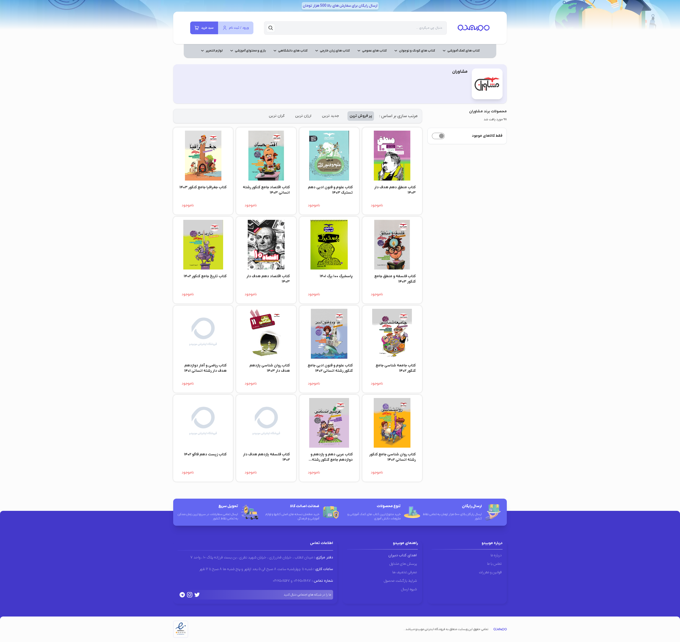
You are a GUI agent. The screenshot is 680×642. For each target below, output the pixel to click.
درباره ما (496, 555)
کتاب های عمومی (374, 51)
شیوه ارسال (409, 589)
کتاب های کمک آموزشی (463, 51)
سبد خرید (207, 28)
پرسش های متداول (403, 563)
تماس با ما (494, 563)
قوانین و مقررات (490, 572)
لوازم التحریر (214, 51)
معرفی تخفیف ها (404, 572)
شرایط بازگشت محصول (400, 580)
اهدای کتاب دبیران (402, 555)
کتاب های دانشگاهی (293, 51)
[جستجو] (270, 27)
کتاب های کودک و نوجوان (417, 51)
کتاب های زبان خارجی (335, 51)
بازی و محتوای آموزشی (250, 51)
